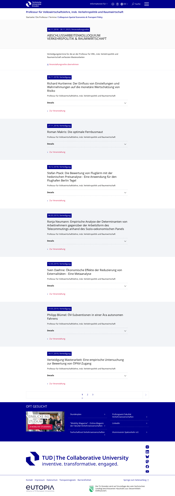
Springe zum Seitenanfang (134, 480)
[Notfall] (112, 4)
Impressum (40, 480)
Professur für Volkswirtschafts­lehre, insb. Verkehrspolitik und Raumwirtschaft (74, 12)
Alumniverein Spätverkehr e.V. (125, 432)
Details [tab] (50, 103)
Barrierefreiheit (84, 480)
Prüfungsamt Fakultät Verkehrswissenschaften (122, 416)
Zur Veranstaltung (57, 111)
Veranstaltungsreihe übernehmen (64, 65)
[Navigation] (146, 4)
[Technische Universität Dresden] (33, 4)
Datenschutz (52, 480)
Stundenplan (75, 414)
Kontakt (29, 480)
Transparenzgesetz (67, 480)
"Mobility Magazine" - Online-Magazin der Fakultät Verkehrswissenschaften (87, 425)
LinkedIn (116, 423)
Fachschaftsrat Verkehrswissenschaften (87, 432)
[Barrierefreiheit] (117, 4)
